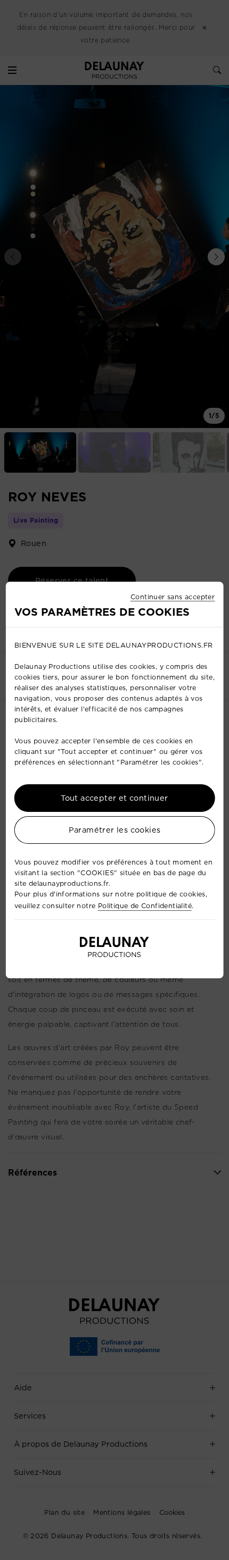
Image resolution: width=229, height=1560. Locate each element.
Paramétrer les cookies (115, 830)
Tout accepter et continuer (114, 798)
